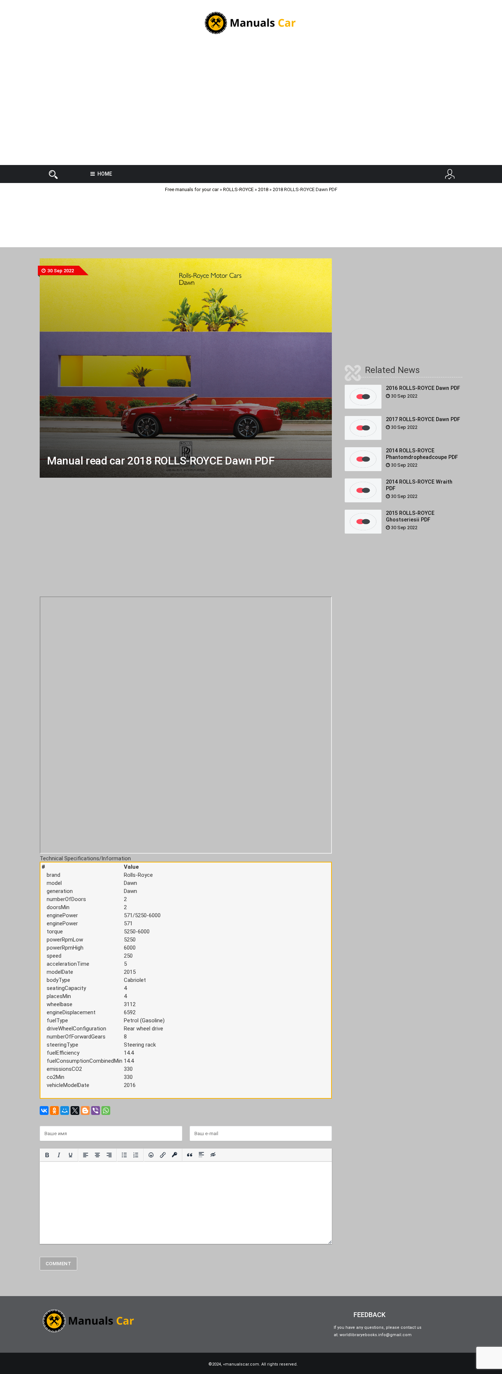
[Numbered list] (136, 1155)
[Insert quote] (189, 1155)
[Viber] (95, 1110)
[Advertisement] (251, 106)
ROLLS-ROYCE (238, 189)
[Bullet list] (124, 1155)
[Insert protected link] (174, 1155)
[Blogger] (85, 1110)
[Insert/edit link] (163, 1155)
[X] (75, 1110)
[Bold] (47, 1155)
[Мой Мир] (64, 1110)
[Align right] (109, 1155)
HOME (104, 174)
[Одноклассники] (54, 1110)
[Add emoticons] (151, 1155)
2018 (263, 189)
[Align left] (85, 1155)
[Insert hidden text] (213, 1155)
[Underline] (70, 1155)
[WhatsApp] (105, 1110)
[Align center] (97, 1155)
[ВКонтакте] (44, 1110)
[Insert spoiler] (201, 1155)
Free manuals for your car (192, 189)
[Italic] (59, 1155)
